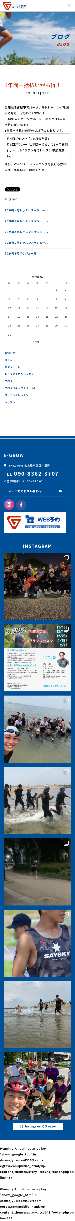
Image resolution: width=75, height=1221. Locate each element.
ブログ (45, 93)
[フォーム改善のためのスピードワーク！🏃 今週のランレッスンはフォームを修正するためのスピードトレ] (37, 871)
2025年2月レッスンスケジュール (26, 243)
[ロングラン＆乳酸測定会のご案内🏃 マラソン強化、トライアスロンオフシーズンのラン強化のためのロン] (37, 657)
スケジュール (12, 367)
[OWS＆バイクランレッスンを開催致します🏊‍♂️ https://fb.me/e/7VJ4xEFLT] (37, 800)
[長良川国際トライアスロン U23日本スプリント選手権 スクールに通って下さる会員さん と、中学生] (37, 943)
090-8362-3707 (36, 473)
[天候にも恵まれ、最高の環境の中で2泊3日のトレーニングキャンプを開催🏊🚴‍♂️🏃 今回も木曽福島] (37, 1086)
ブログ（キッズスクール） (21, 388)
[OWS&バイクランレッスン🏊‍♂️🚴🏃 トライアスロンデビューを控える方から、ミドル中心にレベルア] (37, 729)
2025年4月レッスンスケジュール (26, 232)
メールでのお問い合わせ (25, 491)
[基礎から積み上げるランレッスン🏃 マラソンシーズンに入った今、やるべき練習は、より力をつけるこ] (37, 586)
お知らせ (10, 353)
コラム (8, 360)
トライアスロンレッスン (19, 374)
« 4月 (35, 341)
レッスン (10, 402)
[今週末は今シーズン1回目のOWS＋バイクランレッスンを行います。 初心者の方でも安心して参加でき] (37, 1014)
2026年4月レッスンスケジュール (26, 210)
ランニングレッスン (17, 395)
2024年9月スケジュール (20, 253)
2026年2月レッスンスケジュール (26, 221)
